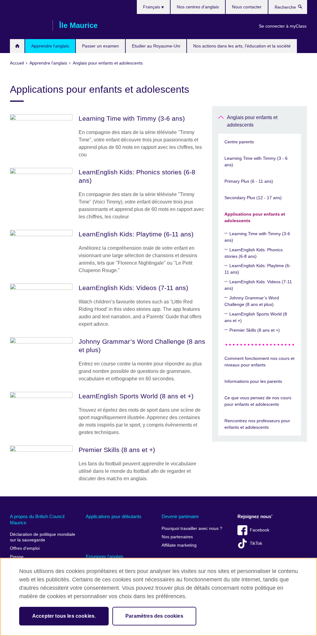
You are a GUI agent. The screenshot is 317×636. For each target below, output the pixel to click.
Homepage (17, 46)
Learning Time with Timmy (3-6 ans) (257, 237)
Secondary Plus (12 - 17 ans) (253, 197)
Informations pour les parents (253, 381)
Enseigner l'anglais (105, 556)
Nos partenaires (177, 537)
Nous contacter (247, 6)
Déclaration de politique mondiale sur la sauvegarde (42, 537)
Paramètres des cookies (154, 616)
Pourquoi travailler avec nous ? (192, 528)
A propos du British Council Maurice (37, 519)
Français (152, 6)
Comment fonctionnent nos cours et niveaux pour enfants (259, 361)
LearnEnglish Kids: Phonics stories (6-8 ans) (253, 253)
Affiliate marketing (179, 545)
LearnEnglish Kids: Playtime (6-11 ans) (257, 269)
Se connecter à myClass (282, 26)
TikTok (256, 543)
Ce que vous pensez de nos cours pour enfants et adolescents (257, 401)
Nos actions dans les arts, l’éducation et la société (242, 45)
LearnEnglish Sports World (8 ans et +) (255, 317)
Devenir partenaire (180, 516)
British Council (28, 25)
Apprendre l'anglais (50, 45)
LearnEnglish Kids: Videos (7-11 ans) (258, 285)
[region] (158, 597)
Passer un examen (100, 45)
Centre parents (239, 141)
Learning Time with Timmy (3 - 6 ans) (256, 161)
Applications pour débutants (113, 516)
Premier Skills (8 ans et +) (254, 330)
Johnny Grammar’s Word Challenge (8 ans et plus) (251, 301)
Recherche (303, 8)
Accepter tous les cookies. (64, 616)
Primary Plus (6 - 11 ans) (248, 181)
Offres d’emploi (25, 548)
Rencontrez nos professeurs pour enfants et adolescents (257, 424)
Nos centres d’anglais (198, 6)
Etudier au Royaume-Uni (156, 45)
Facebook (259, 530)
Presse (17, 556)
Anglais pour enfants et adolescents (252, 121)
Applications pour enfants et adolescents (254, 217)
